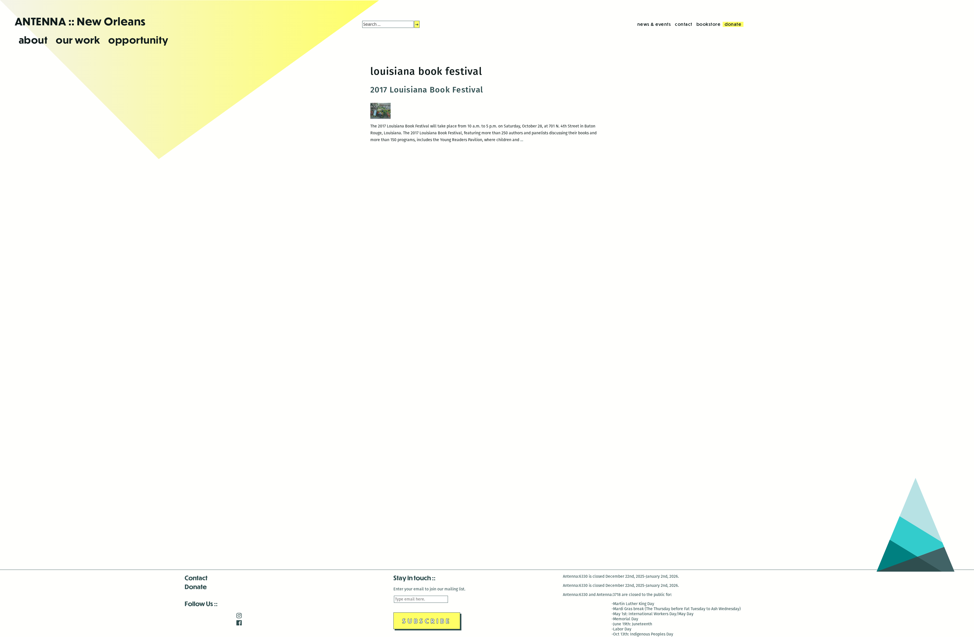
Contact (196, 578)
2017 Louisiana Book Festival (426, 90)
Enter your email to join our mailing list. (429, 589)
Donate (196, 586)
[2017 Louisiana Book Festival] (380, 119)
